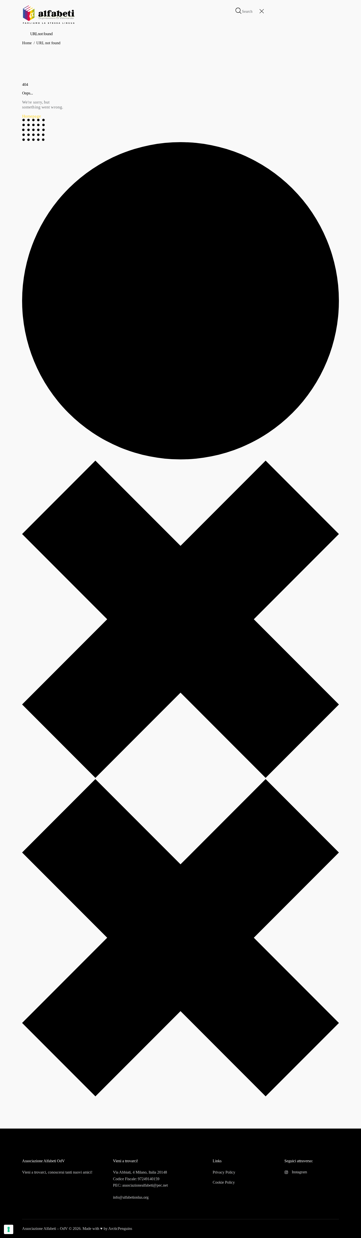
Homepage (31, 116)
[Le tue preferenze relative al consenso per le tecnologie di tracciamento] (8, 1229)
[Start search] (238, 11)
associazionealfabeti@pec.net (145, 1185)
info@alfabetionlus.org (131, 1197)
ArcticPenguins (120, 1228)
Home (27, 43)
